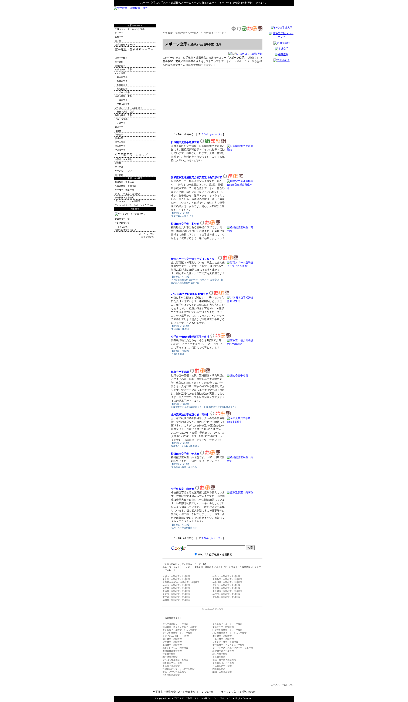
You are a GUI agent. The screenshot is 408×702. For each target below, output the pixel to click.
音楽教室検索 (169, 654)
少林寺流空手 (123, 104)
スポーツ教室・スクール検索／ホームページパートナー (205, 698)
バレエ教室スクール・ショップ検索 (229, 633)
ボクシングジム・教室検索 (175, 648)
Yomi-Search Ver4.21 (212, 609)
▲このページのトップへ (282, 685)
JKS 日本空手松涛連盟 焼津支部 (189, 293)
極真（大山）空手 (125, 111)
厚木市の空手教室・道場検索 (226, 585)
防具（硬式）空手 (123, 115)
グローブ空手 (121, 119)
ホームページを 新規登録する (146, 235)
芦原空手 (119, 134)
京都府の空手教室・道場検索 (176, 597)
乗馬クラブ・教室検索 (223, 627)
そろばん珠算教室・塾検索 (175, 660)
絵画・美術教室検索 (222, 672)
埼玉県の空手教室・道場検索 (176, 588)
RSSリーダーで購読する (133, 214)
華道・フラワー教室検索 (174, 672)
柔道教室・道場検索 (222, 636)
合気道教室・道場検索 (223, 639)
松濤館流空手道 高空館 (185, 223)
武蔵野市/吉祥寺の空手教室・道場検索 (181, 582)
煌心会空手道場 (180, 371)
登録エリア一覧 (122, 219)
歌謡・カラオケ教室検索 (224, 660)
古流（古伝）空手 (123, 69)
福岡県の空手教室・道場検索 (176, 600)
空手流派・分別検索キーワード (206, 32)
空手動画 (119, 175)
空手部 (118, 41)
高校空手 (119, 37)
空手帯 (118, 163)
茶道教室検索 (218, 657)
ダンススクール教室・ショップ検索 (180, 630)
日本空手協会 (121, 58)
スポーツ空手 (123, 92)
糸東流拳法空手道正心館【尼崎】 (190, 414)
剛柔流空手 (122, 77)
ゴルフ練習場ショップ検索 (175, 624)
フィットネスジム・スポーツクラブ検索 (134, 205)
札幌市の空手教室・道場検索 (176, 576)
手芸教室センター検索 (223, 663)
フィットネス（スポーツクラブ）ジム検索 (232, 648)
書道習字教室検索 (171, 666)
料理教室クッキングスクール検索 (178, 669)
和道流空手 (122, 85)
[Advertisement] (244, 15)
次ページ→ (216, 134)
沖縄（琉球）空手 (123, 96)
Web (200, 554)
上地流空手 (122, 100)
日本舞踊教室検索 (171, 674)
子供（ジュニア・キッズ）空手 (129, 29)
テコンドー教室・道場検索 (225, 642)
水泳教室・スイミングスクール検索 (180, 627)
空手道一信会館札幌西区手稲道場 (190, 336)
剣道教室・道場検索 (172, 639)
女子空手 (119, 33)
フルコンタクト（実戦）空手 (128, 108)
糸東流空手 (122, 81)
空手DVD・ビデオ (123, 171)
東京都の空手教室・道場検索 (176, 579)
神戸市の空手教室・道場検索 (226, 594)
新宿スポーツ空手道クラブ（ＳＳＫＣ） (194, 258)
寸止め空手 (120, 73)
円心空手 (119, 131)
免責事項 (190, 691)
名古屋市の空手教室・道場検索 (227, 591)
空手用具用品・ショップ (131, 154)
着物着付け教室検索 (172, 651)
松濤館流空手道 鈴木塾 (185, 453)
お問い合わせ (247, 691)
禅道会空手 (120, 150)
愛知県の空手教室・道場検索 (176, 591)
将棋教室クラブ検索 (222, 666)
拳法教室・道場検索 (172, 645)
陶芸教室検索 (218, 669)
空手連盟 (119, 62)
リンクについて (122, 223)
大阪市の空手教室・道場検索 (176, 594)
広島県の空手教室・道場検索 (226, 597)
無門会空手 (120, 142)
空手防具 (119, 167)
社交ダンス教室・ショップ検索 (227, 630)
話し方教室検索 (219, 654)
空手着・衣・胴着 (123, 159)
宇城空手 (119, 138)
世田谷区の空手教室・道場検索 (227, 579)
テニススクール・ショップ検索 (227, 624)
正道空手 (121, 123)
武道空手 (119, 127)
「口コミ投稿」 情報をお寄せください (125, 228)
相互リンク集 (228, 691)
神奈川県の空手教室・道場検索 (227, 582)
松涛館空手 (122, 88)
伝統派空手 (120, 65)
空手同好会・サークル (125, 44)
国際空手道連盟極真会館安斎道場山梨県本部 (196, 177)
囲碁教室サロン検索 (172, 663)
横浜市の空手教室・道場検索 (176, 585)
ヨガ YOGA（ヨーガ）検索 (176, 636)
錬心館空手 (120, 146)
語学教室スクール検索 (223, 651)
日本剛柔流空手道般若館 (185, 142)
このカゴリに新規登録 (249, 53)
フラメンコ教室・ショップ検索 (177, 633)
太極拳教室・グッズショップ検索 (228, 645)
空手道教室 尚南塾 (182, 488)
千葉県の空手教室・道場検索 (226, 588)
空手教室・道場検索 (169, 2)
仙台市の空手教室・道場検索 (226, 576)
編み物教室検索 (170, 657)
